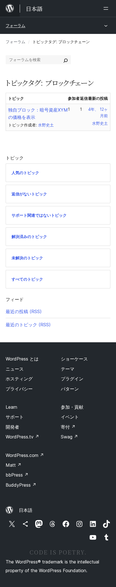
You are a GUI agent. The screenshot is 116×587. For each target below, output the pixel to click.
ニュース (15, 369)
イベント (70, 417)
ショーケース (74, 359)
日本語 (25, 510)
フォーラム (15, 25)
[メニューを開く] (107, 8)
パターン (70, 389)
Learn (11, 407)
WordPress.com (25, 455)
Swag (69, 437)
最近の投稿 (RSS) (24, 311)
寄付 (68, 427)
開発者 (12, 427)
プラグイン (72, 379)
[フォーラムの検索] (65, 59)
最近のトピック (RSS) (28, 324)
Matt (13, 465)
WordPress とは (22, 359)
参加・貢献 (72, 407)
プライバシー (19, 389)
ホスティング (19, 379)
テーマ (67, 369)
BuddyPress (21, 485)
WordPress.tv (22, 437)
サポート (15, 417)
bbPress (17, 475)
